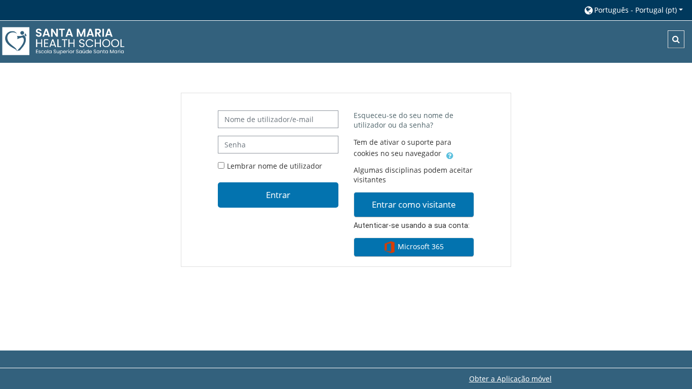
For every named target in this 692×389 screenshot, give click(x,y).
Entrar (278, 194)
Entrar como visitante (414, 204)
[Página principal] (63, 41)
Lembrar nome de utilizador (274, 166)
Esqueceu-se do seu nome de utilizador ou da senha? (403, 120)
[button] (633, 10)
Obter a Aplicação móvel (510, 378)
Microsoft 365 (420, 246)
